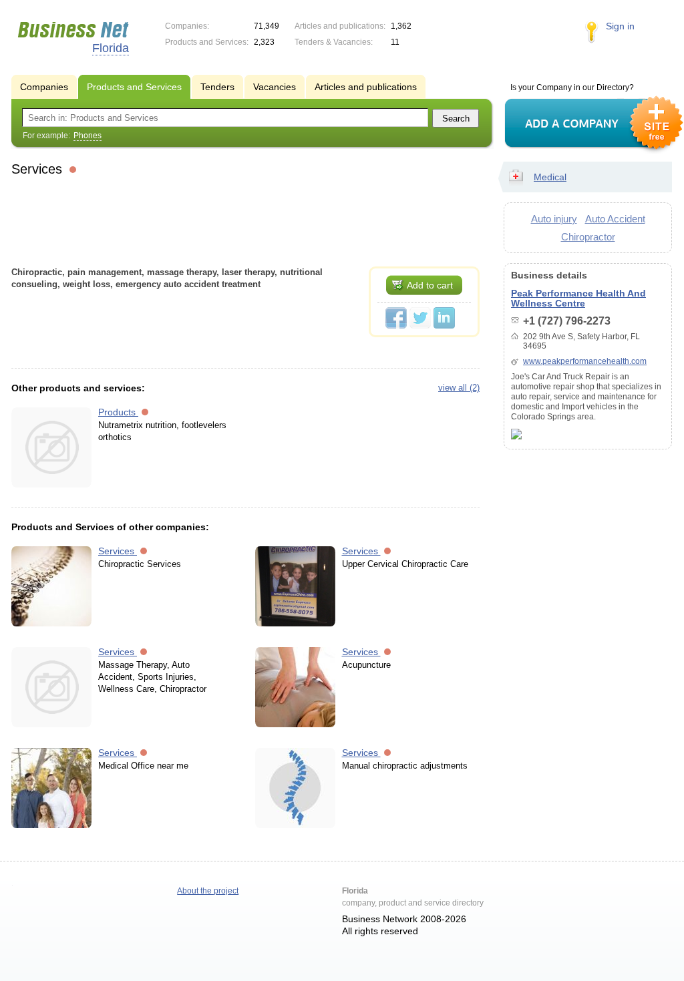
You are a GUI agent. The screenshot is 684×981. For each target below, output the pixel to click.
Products (118, 412)
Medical (550, 177)
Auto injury (554, 218)
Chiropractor (588, 236)
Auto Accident (615, 218)
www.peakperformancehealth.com (585, 361)
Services (117, 551)
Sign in (620, 26)
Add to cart (430, 285)
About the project (207, 891)
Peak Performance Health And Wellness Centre (578, 298)
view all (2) (459, 388)
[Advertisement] (245, 220)
